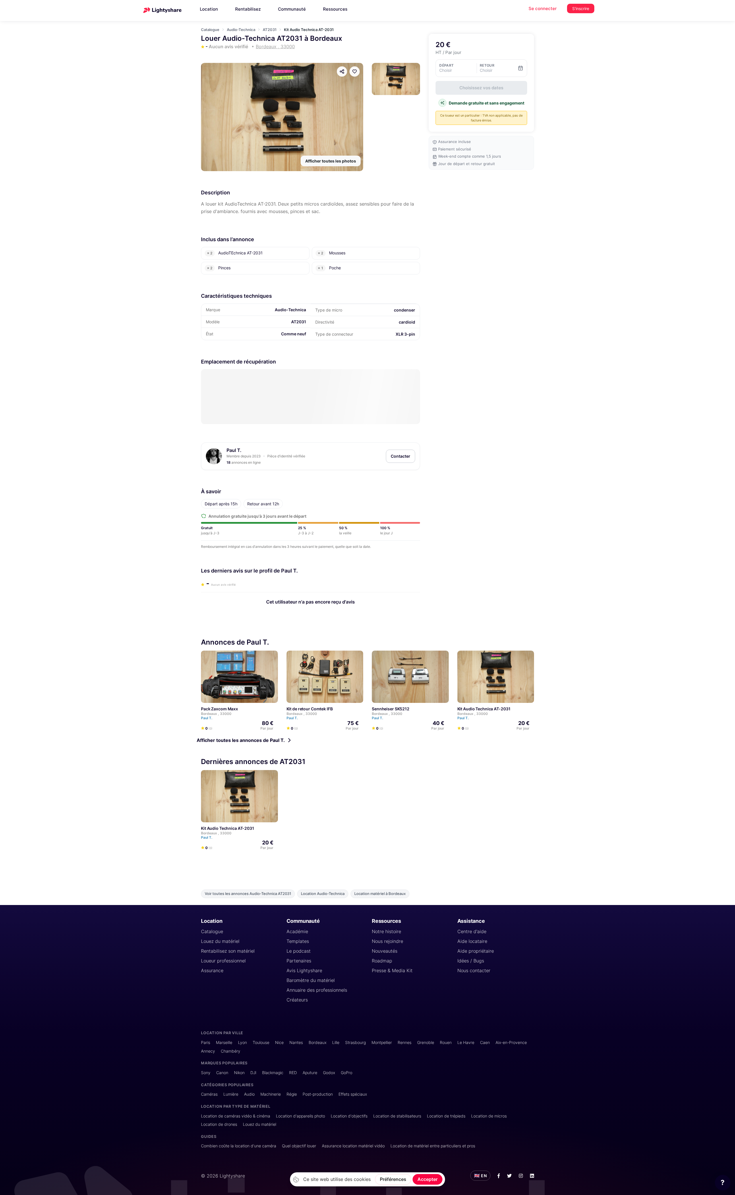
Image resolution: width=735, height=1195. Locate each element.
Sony (205, 1072)
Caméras (209, 1094)
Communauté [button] (292, 9)
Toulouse (261, 1042)
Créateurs (297, 1000)
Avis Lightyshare (304, 970)
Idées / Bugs (470, 961)
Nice (279, 1042)
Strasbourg (355, 1042)
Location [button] (209, 9)
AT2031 (269, 29)
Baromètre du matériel (311, 980)
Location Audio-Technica (323, 894)
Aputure (310, 1072)
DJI (253, 1072)
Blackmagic (272, 1072)
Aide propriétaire (475, 951)
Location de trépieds (446, 1115)
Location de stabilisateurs (397, 1115)
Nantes (296, 1042)
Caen (485, 1042)
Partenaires (299, 961)
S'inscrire (580, 8)
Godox (329, 1072)
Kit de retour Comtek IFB (310, 708)
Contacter (400, 456)
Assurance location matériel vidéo (353, 1145)
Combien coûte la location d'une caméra (238, 1145)
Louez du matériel (220, 941)
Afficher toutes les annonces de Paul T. (241, 740)
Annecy (208, 1051)
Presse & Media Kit (392, 970)
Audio (249, 1094)
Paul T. (234, 450)
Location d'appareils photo (300, 1115)
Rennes (404, 1042)
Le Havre (465, 1042)
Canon (222, 1072)
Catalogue (210, 29)
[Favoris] (354, 71)
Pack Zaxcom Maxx (219, 708)
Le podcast (299, 951)
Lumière (230, 1094)
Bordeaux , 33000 (216, 713)
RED (293, 1072)
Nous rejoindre (387, 941)
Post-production (318, 1094)
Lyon (242, 1042)
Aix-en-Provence (511, 1042)
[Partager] (342, 71)
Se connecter (543, 8)
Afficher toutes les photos (330, 160)
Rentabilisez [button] (248, 9)
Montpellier (382, 1042)
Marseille (224, 1042)
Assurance (212, 970)
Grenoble (425, 1042)
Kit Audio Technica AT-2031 (483, 708)
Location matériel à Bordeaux (380, 894)
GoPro (346, 1072)
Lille (335, 1042)
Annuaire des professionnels (317, 990)
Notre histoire (386, 931)
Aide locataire (472, 941)
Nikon (239, 1072)
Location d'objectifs (349, 1115)
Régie (292, 1094)
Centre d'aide (471, 931)
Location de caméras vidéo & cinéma (235, 1115)
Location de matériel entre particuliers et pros (432, 1145)
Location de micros (489, 1115)
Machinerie (270, 1094)
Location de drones (219, 1124)
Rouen (446, 1042)
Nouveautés (384, 951)
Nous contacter (473, 970)
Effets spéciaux (353, 1094)
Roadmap (382, 961)
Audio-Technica (241, 29)
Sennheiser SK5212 (390, 708)
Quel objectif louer (299, 1145)
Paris (205, 1042)
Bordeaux (317, 1042)
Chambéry (230, 1051)
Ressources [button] (335, 9)
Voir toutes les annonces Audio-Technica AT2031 (248, 894)
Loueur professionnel (223, 961)
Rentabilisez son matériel (228, 951)
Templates (298, 941)
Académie (297, 931)
